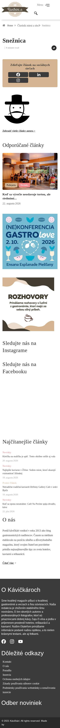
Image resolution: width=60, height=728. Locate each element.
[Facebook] (18, 74)
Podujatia (11, 185)
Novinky (24, 185)
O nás (6, 666)
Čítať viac (8, 563)
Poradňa (7, 670)
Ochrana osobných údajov (16, 679)
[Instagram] (18, 80)
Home (10, 25)
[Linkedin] (39, 74)
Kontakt (7, 661)
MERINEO (10, 724)
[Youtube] (22, 643)
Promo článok (9, 483)
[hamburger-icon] (47, 5)
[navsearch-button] (35, 13)
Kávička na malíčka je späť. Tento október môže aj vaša (28, 456)
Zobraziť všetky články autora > (18, 131)
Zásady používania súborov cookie (21, 683)
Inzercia (7, 674)
